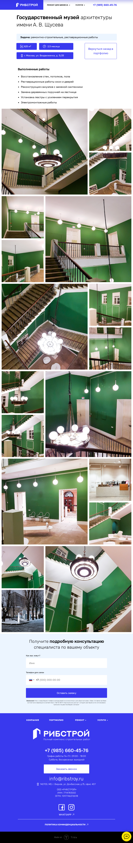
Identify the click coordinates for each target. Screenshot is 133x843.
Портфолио (56, 720)
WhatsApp (65, 814)
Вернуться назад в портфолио (100, 51)
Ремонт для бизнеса (57, 5)
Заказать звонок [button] (66, 768)
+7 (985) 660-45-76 (105, 5)
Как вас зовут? (33, 655)
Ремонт (79, 720)
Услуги (79, 5)
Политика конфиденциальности (65, 824)
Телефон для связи (35, 672)
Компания (32, 720)
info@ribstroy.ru (66, 779)
